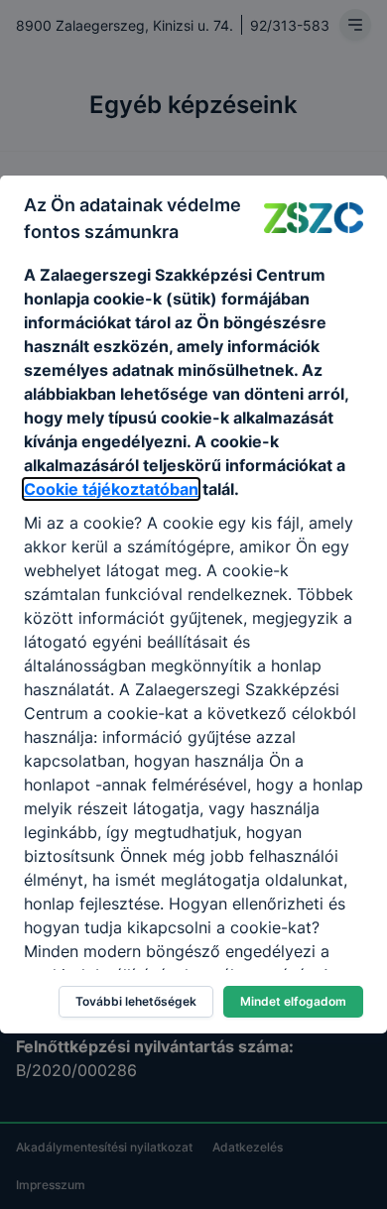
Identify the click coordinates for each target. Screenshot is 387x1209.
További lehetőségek (135, 1001)
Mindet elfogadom (293, 1001)
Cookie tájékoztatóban (111, 489)
